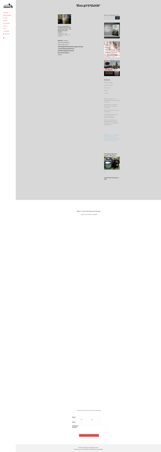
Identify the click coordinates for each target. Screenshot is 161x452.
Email (74, 422)
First (81, 419)
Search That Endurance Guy (111, 15)
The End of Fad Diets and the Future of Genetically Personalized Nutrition (111, 116)
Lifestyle (66, 34)
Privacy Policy (76, 449)
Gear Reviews (107, 88)
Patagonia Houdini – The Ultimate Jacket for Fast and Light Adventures (112, 100)
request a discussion (89, 435)
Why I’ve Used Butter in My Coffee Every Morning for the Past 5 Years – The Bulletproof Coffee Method (64, 29)
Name (74, 417)
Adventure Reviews (108, 82)
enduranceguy (60, 34)
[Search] (117, 17)
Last (92, 419)
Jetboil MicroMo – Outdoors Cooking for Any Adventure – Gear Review (111, 106)
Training (106, 93)
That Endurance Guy (86, 447)
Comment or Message (75, 426)
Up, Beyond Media (99, 449)
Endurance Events (108, 85)
